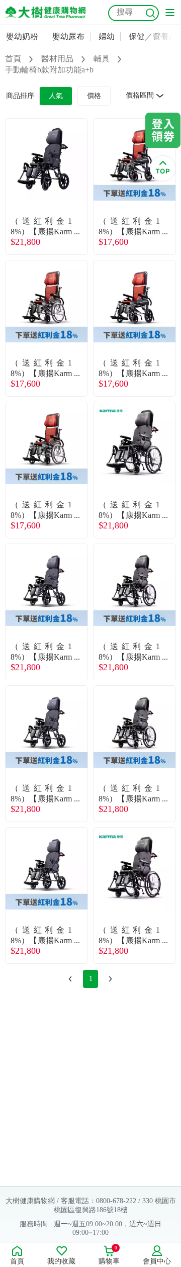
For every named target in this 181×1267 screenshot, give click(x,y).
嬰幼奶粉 (22, 36)
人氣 (56, 96)
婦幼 (107, 36)
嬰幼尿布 (68, 36)
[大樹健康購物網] (45, 12)
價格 (94, 96)
